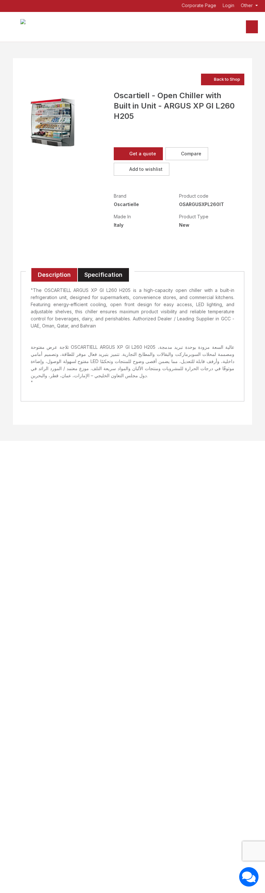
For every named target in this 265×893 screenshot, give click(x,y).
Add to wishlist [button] (146, 169)
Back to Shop (227, 79)
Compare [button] (191, 153)
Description (54, 274)
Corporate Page (198, 5)
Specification (103, 274)
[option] (54, 123)
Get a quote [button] (142, 153)
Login (228, 5)
